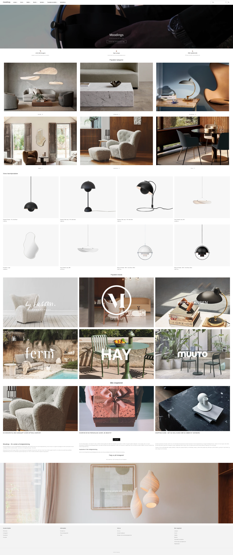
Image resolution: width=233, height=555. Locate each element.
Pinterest (5, 531)
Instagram (5, 533)
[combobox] (219, 2)
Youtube (5, 537)
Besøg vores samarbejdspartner (124, 535)
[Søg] (226, 2)
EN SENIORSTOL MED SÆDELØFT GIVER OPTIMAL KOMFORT (22, 433)
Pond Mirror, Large (6, 267)
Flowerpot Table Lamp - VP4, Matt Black (125, 219)
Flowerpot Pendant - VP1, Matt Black (10, 219)
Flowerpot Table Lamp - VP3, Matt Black (68, 219)
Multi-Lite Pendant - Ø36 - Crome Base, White (126, 267)
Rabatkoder (177, 543)
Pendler (39, 114)
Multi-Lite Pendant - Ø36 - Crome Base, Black (183, 267)
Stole (192, 168)
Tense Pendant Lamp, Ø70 (179, 219)
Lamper (176, 531)
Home (175, 533)
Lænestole (115, 168)
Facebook (5, 535)
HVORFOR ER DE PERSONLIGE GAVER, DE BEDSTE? (95, 433)
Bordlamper (191, 114)
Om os (118, 531)
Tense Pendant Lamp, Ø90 (65, 267)
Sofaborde (115, 114)
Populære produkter (179, 539)
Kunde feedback (121, 533)
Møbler (176, 535)
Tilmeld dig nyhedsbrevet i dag (117, 41)
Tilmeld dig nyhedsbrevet (180, 541)
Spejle (39, 168)
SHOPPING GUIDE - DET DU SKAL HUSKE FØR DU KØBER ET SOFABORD (177, 433)
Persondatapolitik (64, 533)
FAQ (61, 535)
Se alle (116, 439)
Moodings (118, 552)
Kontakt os (62, 531)
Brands (175, 537)
